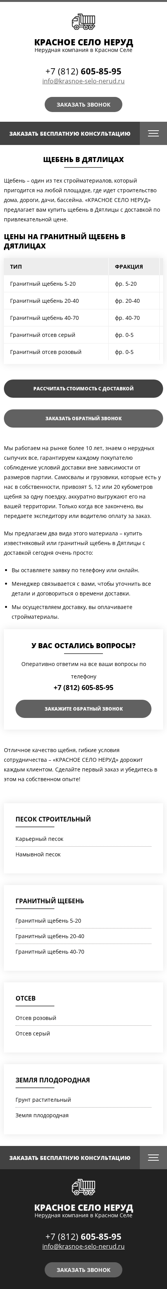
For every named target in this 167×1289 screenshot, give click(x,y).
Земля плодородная (53, 1080)
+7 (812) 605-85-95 (83, 687)
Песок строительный (53, 819)
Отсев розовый (36, 1018)
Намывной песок (38, 854)
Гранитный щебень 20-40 (50, 936)
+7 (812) (83, 71)
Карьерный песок (39, 838)
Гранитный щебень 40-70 (50, 951)
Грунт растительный (43, 1099)
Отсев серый (33, 1033)
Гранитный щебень (50, 901)
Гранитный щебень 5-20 (48, 920)
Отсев (26, 998)
